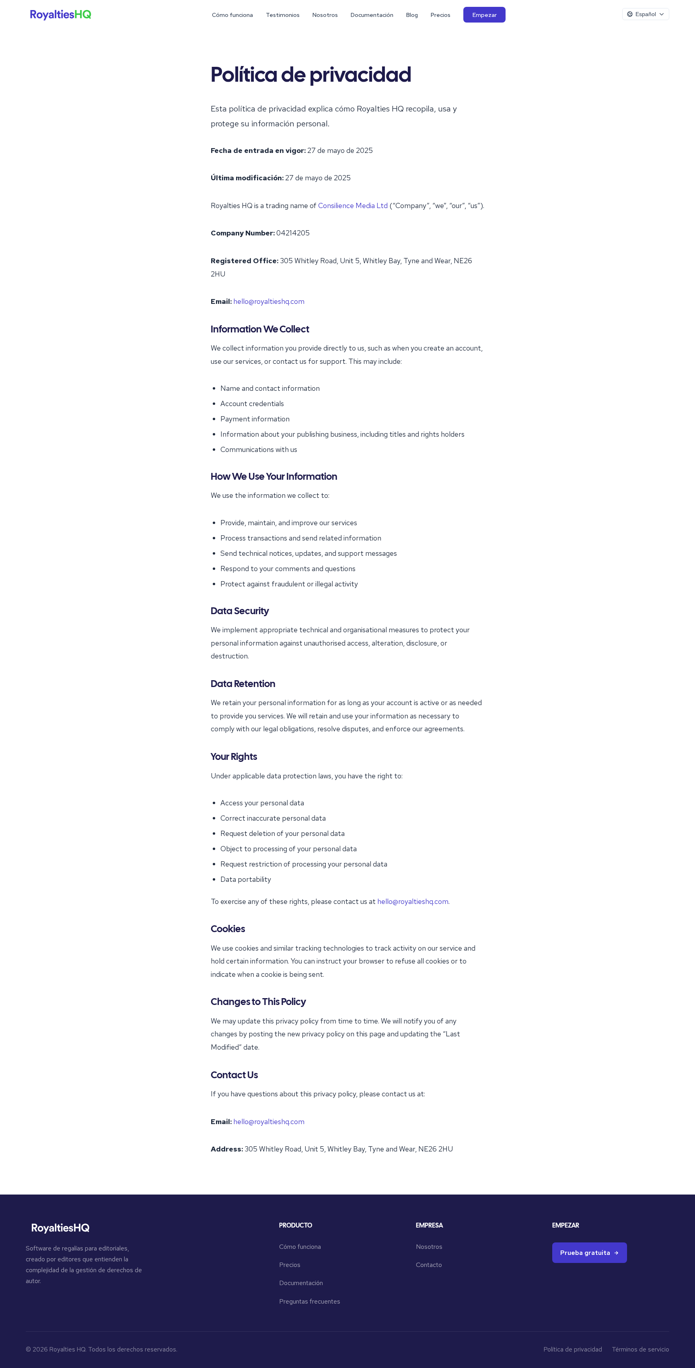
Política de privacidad (573, 1349)
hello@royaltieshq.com (268, 301)
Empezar (485, 15)
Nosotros (325, 15)
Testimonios (283, 15)
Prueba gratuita (585, 1252)
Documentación (372, 15)
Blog (412, 15)
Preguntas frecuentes (309, 1301)
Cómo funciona (232, 15)
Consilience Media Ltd (353, 205)
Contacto (429, 1265)
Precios (440, 15)
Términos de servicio (640, 1349)
